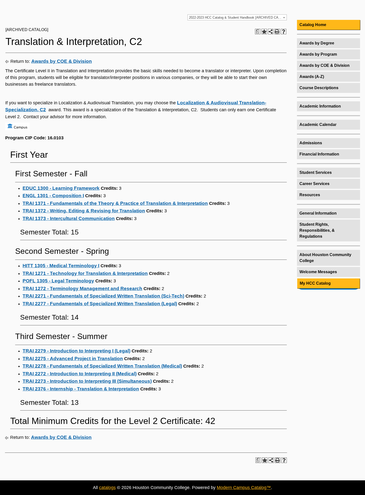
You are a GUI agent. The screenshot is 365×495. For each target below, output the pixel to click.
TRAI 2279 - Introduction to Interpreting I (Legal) (76, 350)
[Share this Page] (270, 31)
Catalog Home (312, 25)
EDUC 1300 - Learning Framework (61, 188)
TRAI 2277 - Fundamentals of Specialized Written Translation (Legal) (100, 303)
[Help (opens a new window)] (283, 31)
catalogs (107, 487)
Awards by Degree (316, 43)
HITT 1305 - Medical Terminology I (61, 265)
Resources (309, 195)
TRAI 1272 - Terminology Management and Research (82, 288)
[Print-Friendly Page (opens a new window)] (277, 31)
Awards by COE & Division (61, 61)
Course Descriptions (318, 88)
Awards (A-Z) (311, 77)
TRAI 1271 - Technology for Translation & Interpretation (85, 273)
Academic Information (320, 106)
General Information (318, 213)
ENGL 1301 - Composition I (53, 195)
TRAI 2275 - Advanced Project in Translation (73, 358)
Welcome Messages (318, 272)
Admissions (310, 143)
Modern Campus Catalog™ (244, 487)
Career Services (314, 184)
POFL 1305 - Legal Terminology (58, 280)
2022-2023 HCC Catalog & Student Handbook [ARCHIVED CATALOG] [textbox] (238, 17)
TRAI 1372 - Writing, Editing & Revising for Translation (84, 210)
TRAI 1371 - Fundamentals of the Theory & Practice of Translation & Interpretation (115, 203)
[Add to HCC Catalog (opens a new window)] (264, 31)
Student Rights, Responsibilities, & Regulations (317, 230)
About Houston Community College (325, 258)
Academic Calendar (317, 124)
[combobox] (237, 17)
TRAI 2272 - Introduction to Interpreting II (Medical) (80, 373)
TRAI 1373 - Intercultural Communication (69, 218)
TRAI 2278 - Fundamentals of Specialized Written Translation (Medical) (102, 366)
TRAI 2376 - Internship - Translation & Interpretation (81, 388)
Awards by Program (318, 54)
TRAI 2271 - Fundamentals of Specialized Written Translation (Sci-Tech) (103, 296)
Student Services (315, 172)
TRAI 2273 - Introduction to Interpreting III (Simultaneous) (87, 381)
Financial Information (319, 154)
